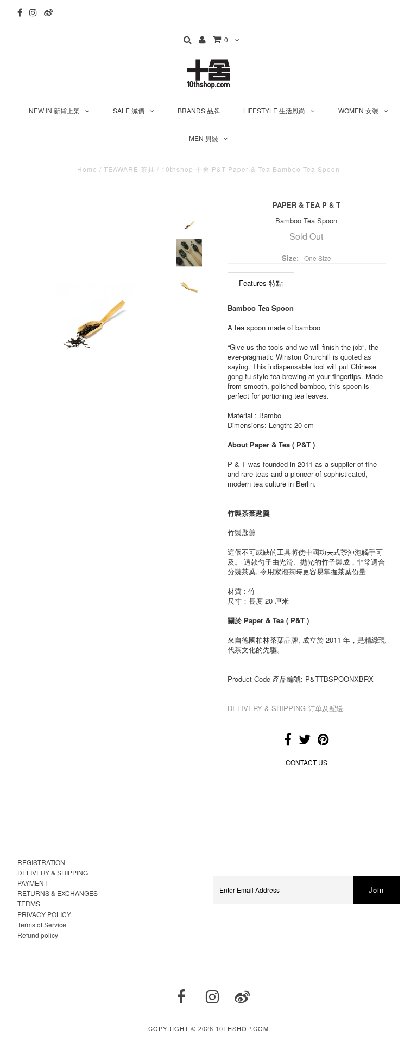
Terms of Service (41, 924)
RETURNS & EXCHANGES (57, 893)
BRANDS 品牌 (199, 110)
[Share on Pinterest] (323, 741)
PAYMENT (32, 882)
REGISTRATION (41, 862)
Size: (290, 258)
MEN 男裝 (203, 138)
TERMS (28, 903)
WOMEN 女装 (358, 110)
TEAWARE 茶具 (129, 169)
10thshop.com (242, 1028)
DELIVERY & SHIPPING (52, 872)
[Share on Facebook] (288, 741)
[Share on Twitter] (305, 741)
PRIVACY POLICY (44, 914)
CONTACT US (306, 762)
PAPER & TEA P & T (306, 205)
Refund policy (37, 934)
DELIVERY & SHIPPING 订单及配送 (285, 708)
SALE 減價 (128, 110)
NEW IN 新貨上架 (54, 110)
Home (87, 169)
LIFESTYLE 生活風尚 (274, 110)
